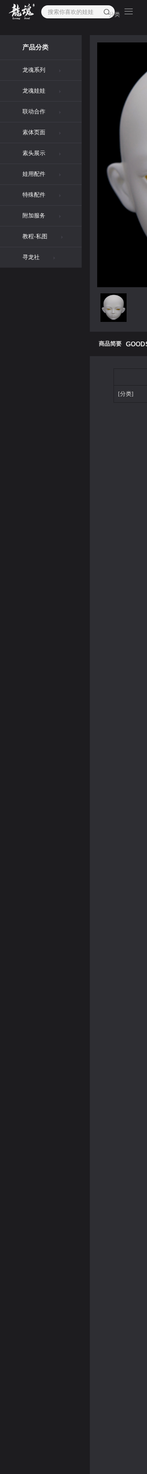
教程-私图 (34, 236)
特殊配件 (33, 195)
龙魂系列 (33, 70)
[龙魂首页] (21, 12)
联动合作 (33, 112)
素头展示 (33, 153)
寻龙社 (31, 257)
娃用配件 (33, 174)
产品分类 (35, 47)
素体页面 (33, 132)
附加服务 (33, 216)
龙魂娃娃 (33, 91)
